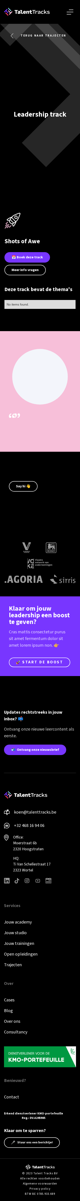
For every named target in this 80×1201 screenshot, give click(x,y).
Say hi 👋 (23, 486)
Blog (8, 1011)
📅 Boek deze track (27, 257)
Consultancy (15, 1032)
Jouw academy (18, 922)
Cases (9, 1000)
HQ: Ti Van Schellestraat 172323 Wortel (32, 864)
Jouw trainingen (19, 943)
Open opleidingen (21, 954)
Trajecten (13, 965)
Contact (11, 1097)
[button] (70, 12)
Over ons (12, 1021)
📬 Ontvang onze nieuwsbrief (35, 749)
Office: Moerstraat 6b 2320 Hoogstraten (28, 843)
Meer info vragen (25, 269)
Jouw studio (15, 933)
